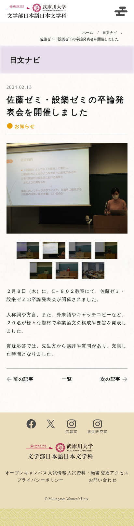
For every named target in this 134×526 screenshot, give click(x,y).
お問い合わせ (103, 480)
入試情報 (57, 473)
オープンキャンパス (26, 473)
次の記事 (110, 379)
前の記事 (23, 379)
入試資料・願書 (83, 473)
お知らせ (24, 126)
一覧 (67, 379)
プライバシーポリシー (40, 480)
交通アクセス (115, 473)
